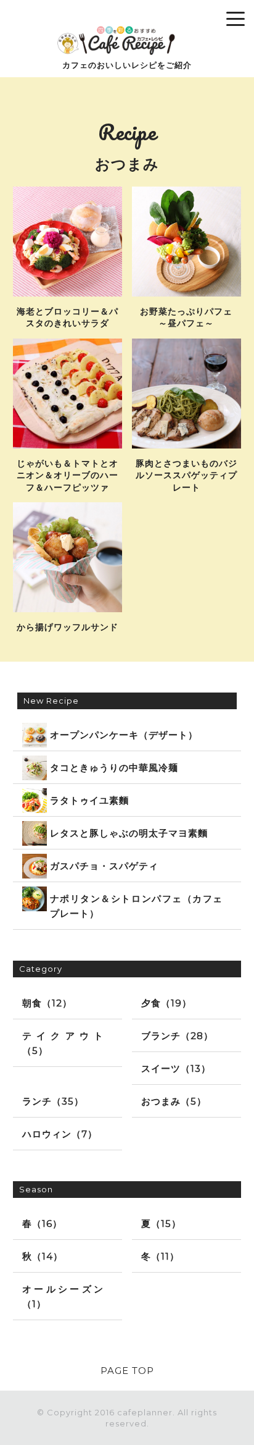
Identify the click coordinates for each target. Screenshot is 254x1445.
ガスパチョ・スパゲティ (104, 866)
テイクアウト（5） (63, 1043)
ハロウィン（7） (59, 1134)
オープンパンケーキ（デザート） (124, 735)
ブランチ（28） (177, 1036)
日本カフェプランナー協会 (47, 13)
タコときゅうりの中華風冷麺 (114, 767)
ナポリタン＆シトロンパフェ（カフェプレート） (136, 906)
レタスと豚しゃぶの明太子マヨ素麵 (129, 833)
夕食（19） (166, 1003)
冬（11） (160, 1256)
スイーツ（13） (176, 1068)
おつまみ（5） (174, 1101)
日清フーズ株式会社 (129, 12)
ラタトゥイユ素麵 (89, 800)
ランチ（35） (53, 1101)
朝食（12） (47, 1003)
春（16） (42, 1223)
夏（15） (161, 1223)
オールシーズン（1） (63, 1296)
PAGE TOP (127, 1370)
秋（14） (42, 1256)
